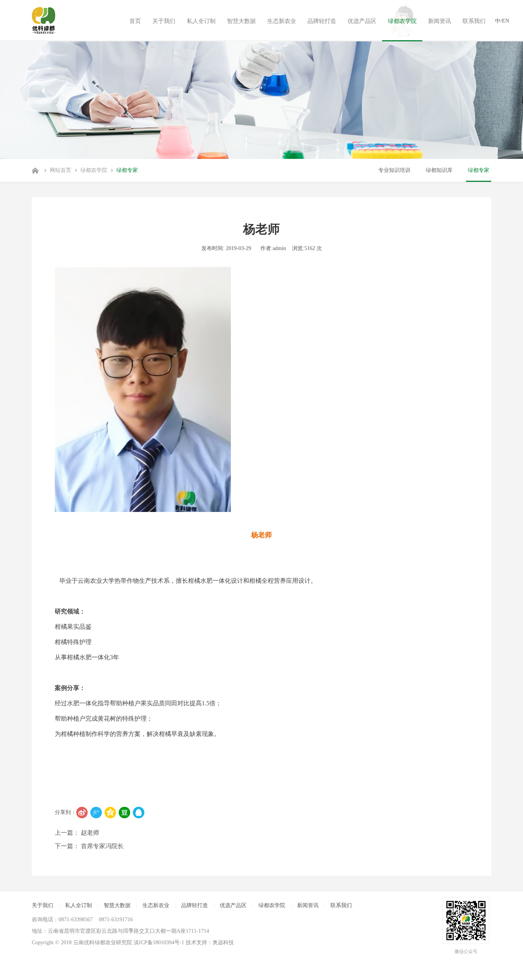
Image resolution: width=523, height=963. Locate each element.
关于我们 (163, 21)
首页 (135, 21)
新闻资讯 (439, 21)
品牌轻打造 (321, 21)
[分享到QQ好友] (138, 812)
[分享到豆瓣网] (124, 812)
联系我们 (474, 21)
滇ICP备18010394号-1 (159, 942)
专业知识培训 (394, 170)
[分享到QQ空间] (110, 812)
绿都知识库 (439, 170)
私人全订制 (201, 21)
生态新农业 (281, 21)
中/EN (502, 21)
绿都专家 (127, 170)
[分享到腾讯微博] (96, 812)
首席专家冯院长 (101, 846)
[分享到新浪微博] (82, 812)
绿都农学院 (402, 21)
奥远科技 (223, 942)
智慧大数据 (241, 21)
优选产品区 (362, 21)
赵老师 (89, 832)
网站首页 (60, 170)
